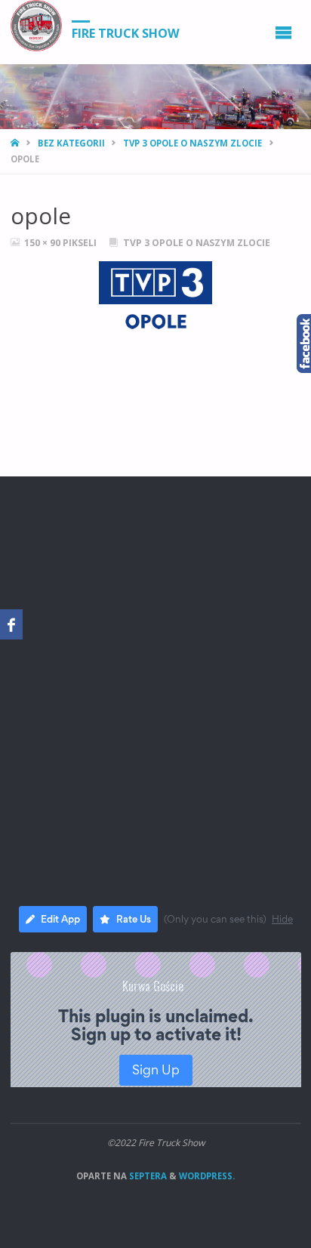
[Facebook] (11, 624)
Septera (147, 1176)
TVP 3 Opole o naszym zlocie (192, 143)
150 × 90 (43, 242)
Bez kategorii (71, 143)
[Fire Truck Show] (36, 25)
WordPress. (207, 1176)
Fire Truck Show (126, 32)
